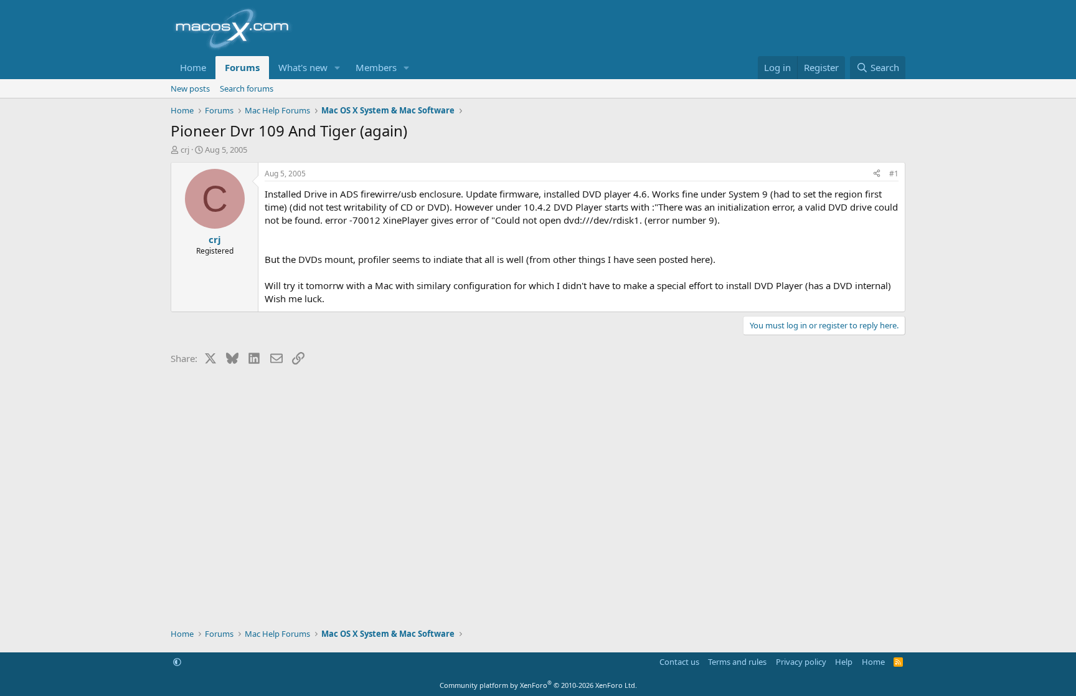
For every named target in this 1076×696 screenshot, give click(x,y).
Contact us (679, 661)
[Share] (877, 174)
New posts (190, 88)
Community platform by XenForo (538, 685)
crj (185, 149)
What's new (303, 67)
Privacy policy (801, 661)
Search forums (246, 88)
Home (193, 67)
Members (376, 67)
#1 (894, 173)
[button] (337, 67)
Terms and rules (737, 661)
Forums (242, 67)
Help (843, 661)
